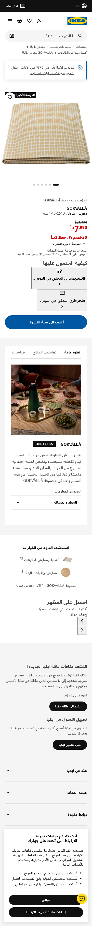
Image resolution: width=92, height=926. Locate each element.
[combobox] (51, 36)
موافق (46, 900)
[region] (46, 133)
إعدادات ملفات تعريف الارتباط (46, 912)
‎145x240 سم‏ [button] (54, 213)
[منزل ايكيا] (77, 21)
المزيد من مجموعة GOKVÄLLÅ (65, 200)
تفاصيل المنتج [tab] (44, 352)
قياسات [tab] (18, 352)
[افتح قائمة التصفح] (10, 21)
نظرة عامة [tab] (72, 352)
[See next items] (82, 630)
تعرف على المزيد (75, 695)
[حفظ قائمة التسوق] (10, 97)
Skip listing (78, 614)
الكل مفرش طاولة (28, 585)
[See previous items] (82, 621)
